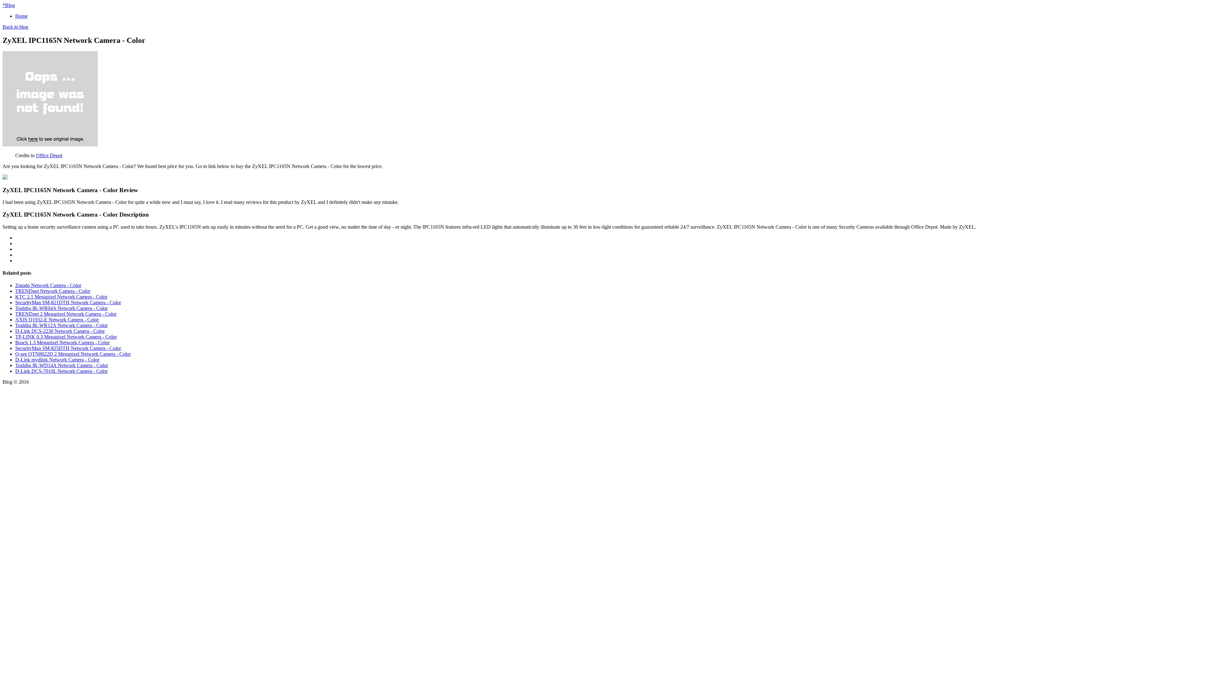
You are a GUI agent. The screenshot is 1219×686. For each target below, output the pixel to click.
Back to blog (15, 27)
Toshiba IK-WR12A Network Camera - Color (61, 325)
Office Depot (49, 155)
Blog (9, 5)
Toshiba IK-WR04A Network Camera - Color (61, 308)
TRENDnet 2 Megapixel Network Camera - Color (66, 314)
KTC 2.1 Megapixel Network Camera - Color (61, 296)
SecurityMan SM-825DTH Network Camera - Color (68, 348)
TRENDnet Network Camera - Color (52, 291)
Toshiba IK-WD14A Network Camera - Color (61, 365)
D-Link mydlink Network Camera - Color (57, 359)
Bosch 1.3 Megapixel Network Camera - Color (62, 342)
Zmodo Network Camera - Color (48, 285)
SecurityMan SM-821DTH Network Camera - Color (68, 302)
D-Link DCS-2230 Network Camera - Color (60, 331)
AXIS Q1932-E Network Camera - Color (57, 319)
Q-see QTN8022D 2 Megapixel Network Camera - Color (73, 354)
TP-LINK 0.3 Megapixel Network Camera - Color (66, 337)
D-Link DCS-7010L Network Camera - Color (61, 371)
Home (21, 16)
